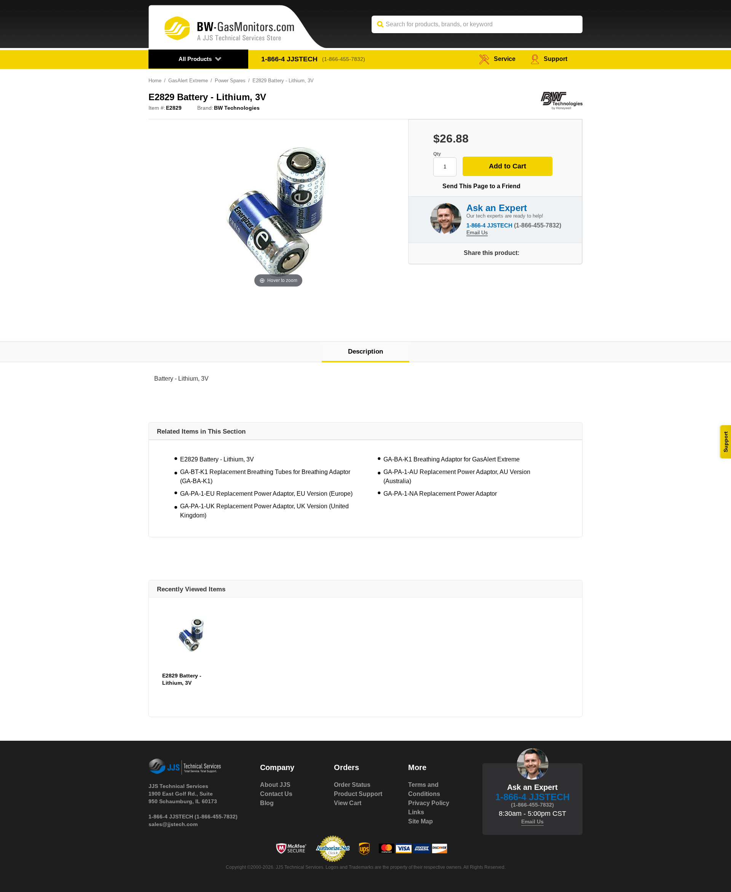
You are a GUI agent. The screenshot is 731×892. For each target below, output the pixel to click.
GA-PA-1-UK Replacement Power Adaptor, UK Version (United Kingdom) (264, 511)
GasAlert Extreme (188, 80)
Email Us (477, 232)
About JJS (275, 785)
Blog (267, 803)
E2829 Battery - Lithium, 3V (217, 459)
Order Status (352, 785)
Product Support (358, 794)
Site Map (420, 821)
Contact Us (276, 794)
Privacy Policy (428, 803)
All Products (195, 59)
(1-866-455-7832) (343, 59)
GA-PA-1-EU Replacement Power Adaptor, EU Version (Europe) (266, 493)
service (505, 59)
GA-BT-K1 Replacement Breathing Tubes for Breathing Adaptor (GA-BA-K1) (265, 476)
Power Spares (230, 80)
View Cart (347, 803)
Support (555, 59)
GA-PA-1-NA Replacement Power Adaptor (440, 493)
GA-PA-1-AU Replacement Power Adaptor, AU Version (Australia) (456, 476)
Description (365, 351)
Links (416, 812)
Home (154, 80)
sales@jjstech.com (173, 824)
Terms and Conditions (424, 789)
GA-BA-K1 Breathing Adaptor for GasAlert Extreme (451, 459)
